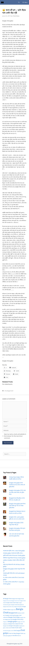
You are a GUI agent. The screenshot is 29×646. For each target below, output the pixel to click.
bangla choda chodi (7, 600)
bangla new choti (21, 621)
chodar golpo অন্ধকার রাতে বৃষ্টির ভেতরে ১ (13, 553)
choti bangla (17, 630)
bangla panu (5, 623)
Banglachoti (13, 613)
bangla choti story (18, 619)
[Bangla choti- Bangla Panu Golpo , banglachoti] (3, 2)
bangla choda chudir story (8, 606)
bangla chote (13, 609)
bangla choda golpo (18, 606)
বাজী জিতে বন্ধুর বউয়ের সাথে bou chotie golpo (14, 558)
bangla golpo (12, 621)
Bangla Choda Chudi (15, 600)
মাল (20, 635)
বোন (19, 635)
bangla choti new (8, 619)
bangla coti (5, 621)
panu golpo (8, 635)
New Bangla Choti (18, 633)
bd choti (21, 623)
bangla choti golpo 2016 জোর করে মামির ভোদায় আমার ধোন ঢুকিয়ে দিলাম (17, 492)
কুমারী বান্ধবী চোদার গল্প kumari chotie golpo (14, 555)
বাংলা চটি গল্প (15, 635)
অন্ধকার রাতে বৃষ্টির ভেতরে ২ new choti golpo (14, 550)
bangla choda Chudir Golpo (12, 602)
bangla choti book (10, 615)
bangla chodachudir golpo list (17, 604)
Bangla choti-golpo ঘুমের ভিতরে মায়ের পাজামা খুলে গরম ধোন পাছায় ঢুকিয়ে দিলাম (17, 505)
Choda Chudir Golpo (16, 627)
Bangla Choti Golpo (14, 617)
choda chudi (8, 627)
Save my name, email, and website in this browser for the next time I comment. (15, 436)
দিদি (11, 635)
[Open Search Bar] (19, 2)
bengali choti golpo (14, 625)
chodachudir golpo (7, 630)
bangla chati (14, 598)
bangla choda (21, 598)
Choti (12, 630)
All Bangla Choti (7, 598)
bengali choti (6, 625)
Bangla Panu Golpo (13, 623)
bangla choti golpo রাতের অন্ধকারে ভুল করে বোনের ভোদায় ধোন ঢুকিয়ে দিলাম (17, 485)
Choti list (11, 633)
